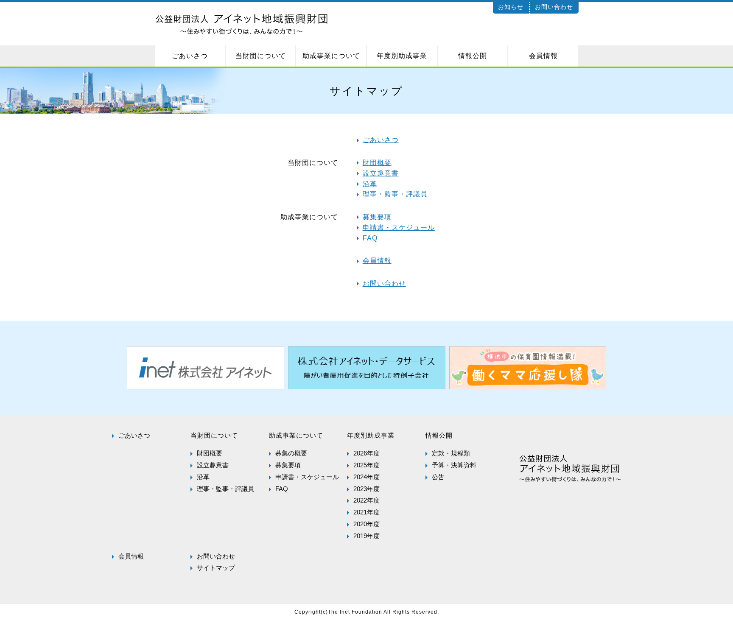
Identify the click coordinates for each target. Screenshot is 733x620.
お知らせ (510, 6)
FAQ (370, 238)
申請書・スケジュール (399, 227)
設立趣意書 (381, 173)
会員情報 (377, 260)
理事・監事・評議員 (395, 194)
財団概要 (377, 162)
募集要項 (377, 217)
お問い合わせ (554, 6)
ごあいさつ (381, 139)
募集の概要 (291, 453)
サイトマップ (216, 567)
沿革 (370, 183)
